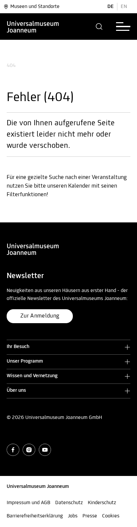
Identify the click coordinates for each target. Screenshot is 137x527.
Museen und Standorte (35, 6)
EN (124, 6)
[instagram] (29, 449)
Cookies (110, 516)
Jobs (72, 516)
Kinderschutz (102, 502)
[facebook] (13, 449)
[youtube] (45, 449)
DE (110, 6)
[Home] (33, 26)
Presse (89, 516)
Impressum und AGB (28, 502)
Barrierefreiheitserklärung (35, 516)
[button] (99, 26)
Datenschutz (69, 502)
